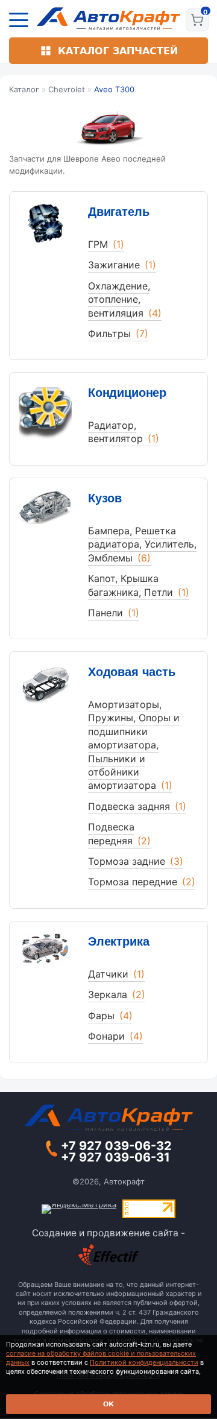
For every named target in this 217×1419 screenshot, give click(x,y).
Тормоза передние (141, 882)
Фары (110, 1016)
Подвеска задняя (137, 806)
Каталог (24, 89)
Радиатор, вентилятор (123, 431)
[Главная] (109, 18)
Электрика (118, 941)
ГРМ (106, 244)
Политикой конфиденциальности (144, 1362)
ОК (108, 1404)
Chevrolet (66, 89)
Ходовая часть (131, 671)
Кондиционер (127, 392)
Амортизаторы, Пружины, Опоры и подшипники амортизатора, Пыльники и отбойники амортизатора (134, 744)
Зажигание (122, 265)
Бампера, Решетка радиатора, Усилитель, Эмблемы (142, 544)
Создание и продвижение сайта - (108, 1233)
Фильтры (118, 333)
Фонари (115, 1036)
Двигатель (118, 211)
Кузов (105, 498)
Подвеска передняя (119, 833)
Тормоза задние (135, 861)
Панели (113, 613)
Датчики (116, 974)
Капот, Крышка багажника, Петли (138, 585)
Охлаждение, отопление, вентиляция (125, 299)
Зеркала (116, 994)
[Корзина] (197, 20)
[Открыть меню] (18, 20)
